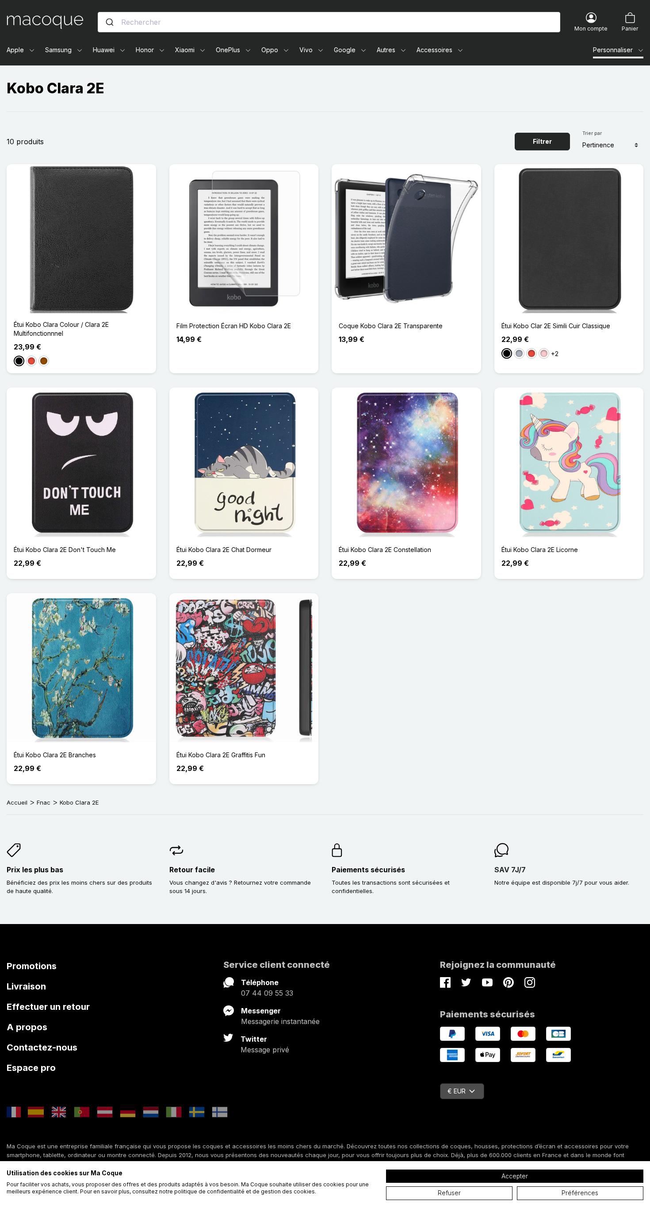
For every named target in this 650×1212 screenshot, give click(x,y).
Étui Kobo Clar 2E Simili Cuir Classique (555, 326)
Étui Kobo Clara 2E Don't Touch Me (65, 549)
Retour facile (192, 869)
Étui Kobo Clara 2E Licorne (539, 549)
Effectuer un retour (48, 1006)
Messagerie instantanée (280, 1021)
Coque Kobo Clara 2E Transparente (391, 326)
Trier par (592, 133)
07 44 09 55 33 (267, 993)
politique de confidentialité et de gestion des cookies (244, 1191)
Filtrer (542, 141)
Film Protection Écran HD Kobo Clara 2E (233, 326)
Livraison (26, 986)
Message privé (265, 1049)
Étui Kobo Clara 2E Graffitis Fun (220, 755)
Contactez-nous (42, 1047)
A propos (27, 1027)
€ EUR (456, 1091)
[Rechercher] (109, 22)
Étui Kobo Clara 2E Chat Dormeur (223, 549)
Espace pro (31, 1067)
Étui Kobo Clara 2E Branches (55, 755)
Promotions (32, 966)
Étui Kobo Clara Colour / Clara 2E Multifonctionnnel (61, 329)
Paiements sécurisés (368, 869)
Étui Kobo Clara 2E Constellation (385, 549)
